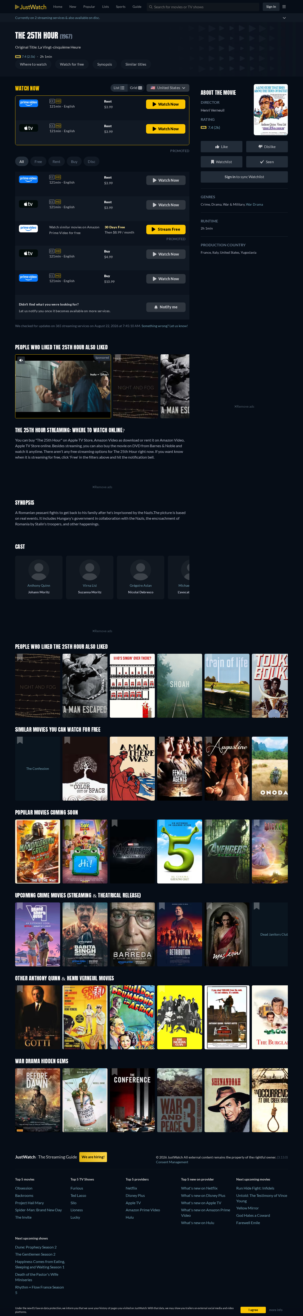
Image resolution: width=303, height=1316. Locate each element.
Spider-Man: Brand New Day (38, 1210)
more (67, 408)
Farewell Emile (248, 1222)
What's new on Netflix (199, 1188)
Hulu (130, 1217)
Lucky (75, 1217)
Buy (74, 161)
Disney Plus (135, 1195)
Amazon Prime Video (143, 1210)
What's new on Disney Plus (203, 1195)
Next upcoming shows (31, 1238)
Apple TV (133, 1202)
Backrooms (24, 1195)
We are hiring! (93, 1157)
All (21, 161)
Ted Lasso (78, 1195)
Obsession (23, 1188)
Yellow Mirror (247, 1208)
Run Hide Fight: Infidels (255, 1188)
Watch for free (72, 64)
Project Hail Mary (29, 1202)
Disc (91, 161)
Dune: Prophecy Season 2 (36, 1247)
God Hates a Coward (253, 1215)
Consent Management (172, 1162)
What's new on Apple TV (201, 1202)
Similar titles (135, 64)
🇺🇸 (165, 87)
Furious (77, 1188)
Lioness (77, 1210)
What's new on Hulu (197, 1222)
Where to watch (33, 64)
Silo (73, 1202)
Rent (57, 161)
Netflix (131, 1188)
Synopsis (104, 64)
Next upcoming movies (253, 1179)
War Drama (254, 204)
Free (38, 161)
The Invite (23, 1217)
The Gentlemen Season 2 (35, 1254)
